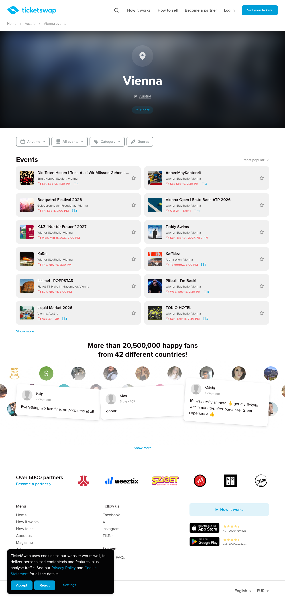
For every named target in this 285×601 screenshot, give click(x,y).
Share (145, 110)
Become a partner (201, 10)
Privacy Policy (63, 567)
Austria (30, 23)
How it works (139, 10)
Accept (21, 585)
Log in (229, 10)
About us (24, 535)
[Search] (116, 10)
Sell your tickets (260, 10)
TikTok (108, 535)
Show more (25, 331)
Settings (69, 585)
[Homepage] (31, 10)
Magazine (24, 542)
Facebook (111, 514)
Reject (45, 585)
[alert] (60, 571)
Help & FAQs (114, 557)
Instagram (111, 528)
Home (11, 23)
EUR (261, 590)
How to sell (168, 10)
